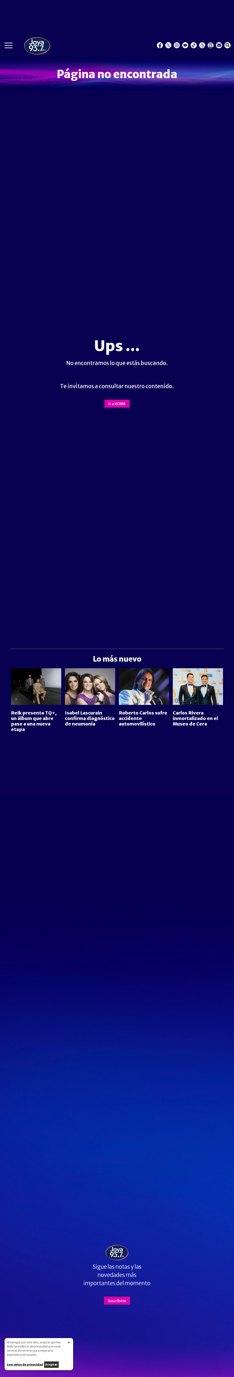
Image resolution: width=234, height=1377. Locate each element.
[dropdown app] (210, 45)
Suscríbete (117, 1300)
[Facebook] (160, 45)
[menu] (9, 46)
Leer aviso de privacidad (25, 1364)
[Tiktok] (194, 45)
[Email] (219, 45)
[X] (168, 45)
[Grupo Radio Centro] (202, 45)
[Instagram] (177, 45)
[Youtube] (185, 45)
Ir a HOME (117, 403)
